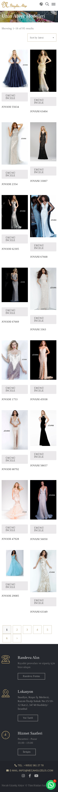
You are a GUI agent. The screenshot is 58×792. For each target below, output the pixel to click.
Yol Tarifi (28, 717)
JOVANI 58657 (39, 465)
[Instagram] (23, 776)
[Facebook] (30, 776)
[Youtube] (36, 776)
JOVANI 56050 (39, 539)
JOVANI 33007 (39, 180)
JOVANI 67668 (39, 256)
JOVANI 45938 (39, 399)
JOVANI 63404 (39, 111)
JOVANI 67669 (10, 321)
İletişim (27, 751)
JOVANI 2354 (10, 184)
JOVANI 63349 (39, 611)
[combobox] (41, 37)
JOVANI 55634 (10, 106)
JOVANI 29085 (10, 595)
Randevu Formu (31, 676)
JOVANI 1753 (10, 399)
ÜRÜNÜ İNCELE (10, 97)
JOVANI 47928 (10, 538)
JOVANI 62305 (10, 248)
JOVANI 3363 (38, 329)
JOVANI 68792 (10, 469)
